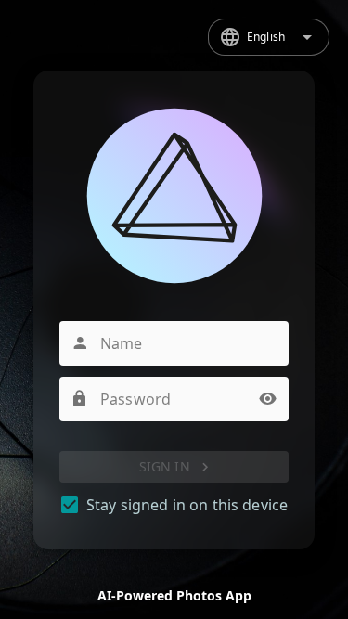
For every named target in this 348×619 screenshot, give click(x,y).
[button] (268, 399)
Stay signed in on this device (187, 505)
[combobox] (268, 37)
